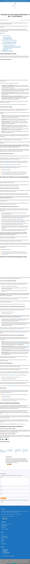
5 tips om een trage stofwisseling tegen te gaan (9, 43)
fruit (7, 347)
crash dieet (12, 297)
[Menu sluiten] (15, 3)
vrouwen (25, 120)
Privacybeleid (14, 563)
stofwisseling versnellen (7, 359)
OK (12, 563)
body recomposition (17, 316)
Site (1, 493)
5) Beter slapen (5, 49)
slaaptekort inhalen (7, 394)
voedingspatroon (2, 339)
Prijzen (2, 542)
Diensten (2, 539)
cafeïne (22, 352)
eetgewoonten (7, 162)
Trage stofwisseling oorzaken (7, 38)
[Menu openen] (13, 6)
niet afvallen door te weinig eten (9, 164)
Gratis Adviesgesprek (4, 536)
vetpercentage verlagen (7, 304)
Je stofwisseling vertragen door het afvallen (9, 42)
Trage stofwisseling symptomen (8, 39)
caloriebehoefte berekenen (8, 104)
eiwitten (12, 90)
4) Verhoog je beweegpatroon (7, 48)
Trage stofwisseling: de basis (6, 35)
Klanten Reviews (3, 543)
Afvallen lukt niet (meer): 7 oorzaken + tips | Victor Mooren (18, 450)
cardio (11, 93)
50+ (14, 158)
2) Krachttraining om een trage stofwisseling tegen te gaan (12, 46)
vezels (16, 347)
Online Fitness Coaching (4, 537)
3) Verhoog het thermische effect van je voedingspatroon (11, 47)
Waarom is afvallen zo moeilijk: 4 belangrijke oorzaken (25, 450)
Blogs (5, 514)
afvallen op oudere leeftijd (7, 117)
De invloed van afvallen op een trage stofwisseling (9, 40)
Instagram (11, 514)
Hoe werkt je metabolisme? (7, 37)
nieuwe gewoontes (12, 374)
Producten (2, 540)
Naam (2, 486)
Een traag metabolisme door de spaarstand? (10, 41)
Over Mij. (13, 516)
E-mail (2, 489)
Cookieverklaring (9, 563)
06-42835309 (3, 527)
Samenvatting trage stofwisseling (7, 50)
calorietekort (14, 191)
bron (25, 110)
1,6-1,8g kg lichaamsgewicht (21, 343)
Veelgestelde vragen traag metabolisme (8, 51)
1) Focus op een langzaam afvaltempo (9, 45)
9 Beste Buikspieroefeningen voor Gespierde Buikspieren (3, 450)
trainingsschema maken (21, 330)
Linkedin (19, 514)
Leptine (3, 215)
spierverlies (19, 220)
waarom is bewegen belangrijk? (9, 385)
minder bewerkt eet (26, 346)
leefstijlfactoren (18, 390)
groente (6, 347)
